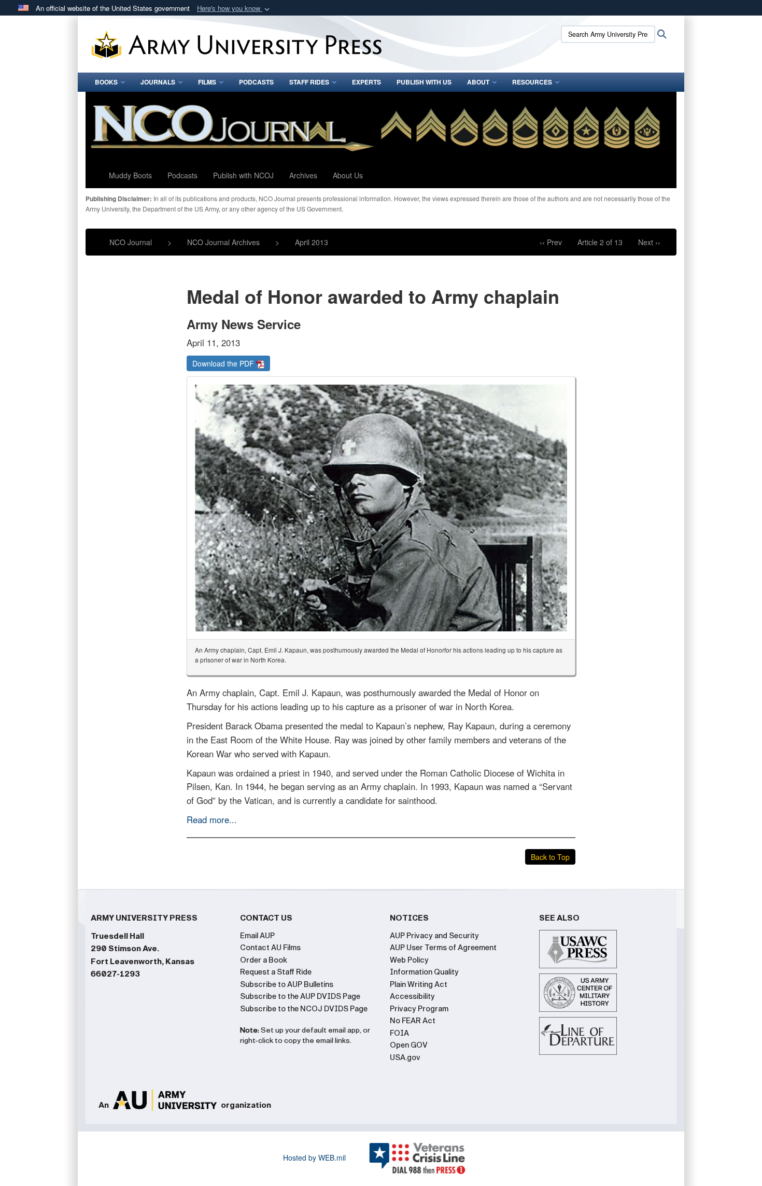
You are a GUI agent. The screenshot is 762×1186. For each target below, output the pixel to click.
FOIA (399, 1033)
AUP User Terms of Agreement (443, 947)
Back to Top (550, 857)
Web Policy (409, 960)
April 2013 (311, 242)
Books (106, 82)
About (478, 82)
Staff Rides (309, 82)
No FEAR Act (412, 1020)
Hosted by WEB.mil (314, 1157)
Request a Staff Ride (276, 972)
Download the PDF (224, 363)
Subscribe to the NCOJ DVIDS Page (304, 1008)
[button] (234, 8)
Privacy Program (419, 1008)
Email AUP (257, 935)
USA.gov (405, 1057)
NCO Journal (130, 242)
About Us (348, 175)
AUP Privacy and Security (434, 935)
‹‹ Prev (551, 242)
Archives (303, 175)
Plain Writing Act (418, 984)
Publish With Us (424, 82)
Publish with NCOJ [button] (243, 175)
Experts (366, 82)
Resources (532, 82)
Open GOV (409, 1045)
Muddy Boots (130, 175)
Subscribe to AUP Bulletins (286, 984)
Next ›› (649, 242)
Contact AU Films (270, 947)
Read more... (212, 819)
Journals (157, 82)
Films (207, 82)
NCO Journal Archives (223, 242)
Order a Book (263, 960)
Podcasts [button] (182, 175)
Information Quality (424, 972)
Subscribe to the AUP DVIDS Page (300, 996)
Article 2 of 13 (600, 242)
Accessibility (412, 996)
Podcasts (256, 82)
